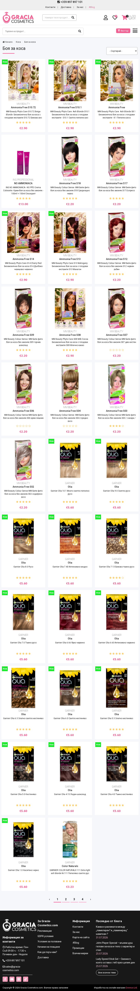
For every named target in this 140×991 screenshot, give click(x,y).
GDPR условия (45, 936)
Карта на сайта (81, 937)
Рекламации (45, 930)
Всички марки (80, 953)
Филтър (124, 30)
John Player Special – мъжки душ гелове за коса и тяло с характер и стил (115, 948)
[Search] (72, 17)
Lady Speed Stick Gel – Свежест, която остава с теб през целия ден (115, 963)
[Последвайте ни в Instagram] (18, 979)
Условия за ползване (49, 941)
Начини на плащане (49, 946)
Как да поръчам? (47, 952)
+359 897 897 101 (71, 2)
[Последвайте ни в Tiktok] (25, 979)
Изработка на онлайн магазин (109, 987)
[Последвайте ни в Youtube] (12, 979)
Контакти (50, 7)
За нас (80, 7)
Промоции (78, 948)
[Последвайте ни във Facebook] (5, 979)
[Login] (106, 18)
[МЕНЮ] (135, 32)
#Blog (92, 7)
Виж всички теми (107, 972)
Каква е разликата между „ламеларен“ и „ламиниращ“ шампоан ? (112, 932)
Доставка (66, 7)
